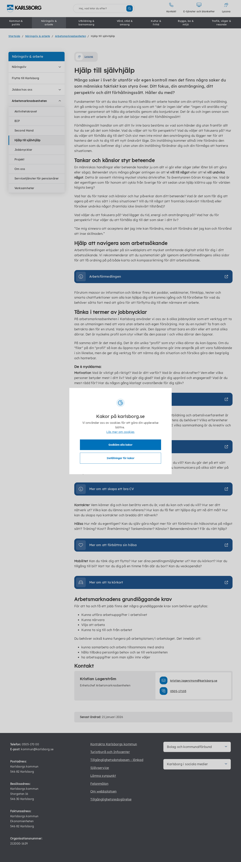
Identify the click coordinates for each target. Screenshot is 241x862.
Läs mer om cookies (120, 432)
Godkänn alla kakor (120, 444)
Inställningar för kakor (120, 458)
